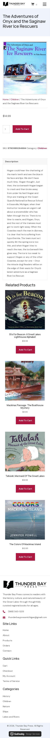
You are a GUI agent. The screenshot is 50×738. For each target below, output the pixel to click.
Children (15, 99)
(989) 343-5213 (16, 611)
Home (6, 99)
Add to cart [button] (25, 349)
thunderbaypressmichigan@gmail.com (27, 617)
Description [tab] (11, 161)
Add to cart (22, 129)
